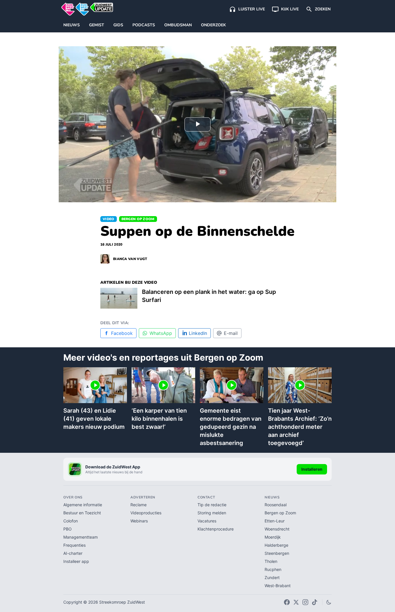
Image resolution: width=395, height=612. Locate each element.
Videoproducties (145, 512)
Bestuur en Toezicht (82, 512)
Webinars (139, 520)
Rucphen (273, 569)
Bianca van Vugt (130, 259)
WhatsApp (160, 333)
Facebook (122, 333)
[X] (296, 602)
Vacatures (207, 520)
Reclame (138, 504)
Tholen (271, 561)
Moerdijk (273, 537)
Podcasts (143, 25)
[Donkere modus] (329, 602)
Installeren (311, 469)
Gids (118, 25)
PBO (67, 528)
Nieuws (71, 25)
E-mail (231, 333)
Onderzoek (213, 25)
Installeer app (76, 561)
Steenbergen (277, 553)
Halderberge (276, 545)
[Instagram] (305, 602)
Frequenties (74, 545)
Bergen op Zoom (138, 219)
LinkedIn (198, 333)
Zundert (272, 577)
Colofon (70, 520)
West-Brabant (278, 585)
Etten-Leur (275, 520)
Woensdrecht (277, 528)
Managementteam (80, 537)
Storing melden (212, 512)
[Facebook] (287, 602)
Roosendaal (276, 504)
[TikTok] (315, 602)
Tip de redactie (212, 504)
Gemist (96, 25)
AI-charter (72, 553)
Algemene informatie (82, 504)
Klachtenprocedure (216, 528)
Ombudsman (178, 25)
